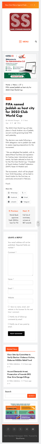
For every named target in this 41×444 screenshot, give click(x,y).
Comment (12, 252)
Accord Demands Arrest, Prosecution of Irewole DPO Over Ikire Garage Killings (19, 374)
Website (11, 297)
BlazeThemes (20, 438)
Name (11, 279)
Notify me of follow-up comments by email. (17, 318)
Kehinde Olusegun (13, 120)
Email (11, 288)
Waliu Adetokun (14, 364)
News (8, 99)
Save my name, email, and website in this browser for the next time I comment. (20, 309)
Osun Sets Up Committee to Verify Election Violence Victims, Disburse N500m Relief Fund (21, 357)
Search (8, 391)
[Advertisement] (11, 42)
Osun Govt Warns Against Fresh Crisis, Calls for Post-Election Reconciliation (15, 5)
